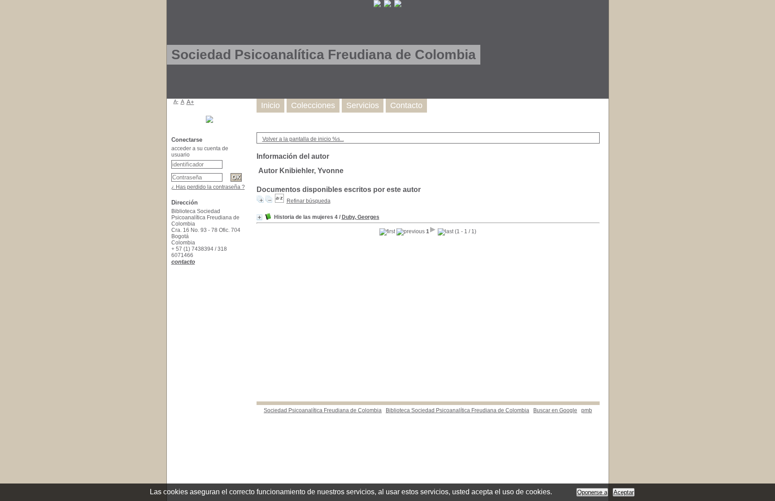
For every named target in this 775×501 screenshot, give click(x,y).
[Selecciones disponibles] (279, 201)
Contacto (406, 105)
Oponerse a (592, 492)
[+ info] (259, 217)
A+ (190, 102)
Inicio (270, 105)
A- (176, 101)
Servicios (362, 105)
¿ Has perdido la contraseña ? (208, 187)
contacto (183, 261)
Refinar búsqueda (309, 201)
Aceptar (624, 492)
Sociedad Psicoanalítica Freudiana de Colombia (323, 410)
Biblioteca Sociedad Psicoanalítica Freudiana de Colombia (457, 410)
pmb (586, 410)
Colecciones (313, 105)
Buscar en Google (555, 410)
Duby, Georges (360, 217)
